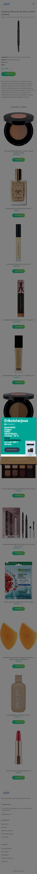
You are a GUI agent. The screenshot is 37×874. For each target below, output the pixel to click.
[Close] (2, 418)
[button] (12, 449)
